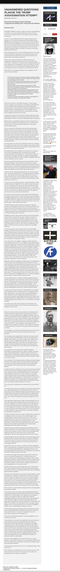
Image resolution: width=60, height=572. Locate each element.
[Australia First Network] (50, 225)
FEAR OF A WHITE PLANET (10, 567)
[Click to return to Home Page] (50, 8)
